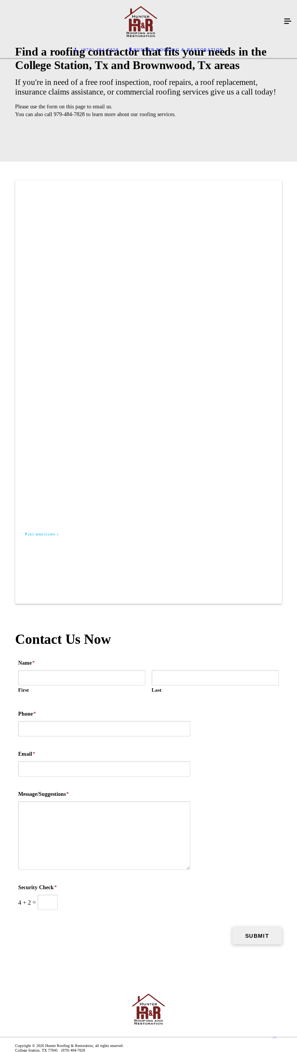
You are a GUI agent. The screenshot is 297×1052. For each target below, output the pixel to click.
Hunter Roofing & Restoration (178, 49)
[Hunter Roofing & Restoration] (140, 21)
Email (26, 754)
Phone (27, 714)
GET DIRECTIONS (42, 534)
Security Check (37, 887)
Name (26, 663)
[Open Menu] (287, 21)
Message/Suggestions (43, 794)
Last (156, 690)
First (23, 690)
